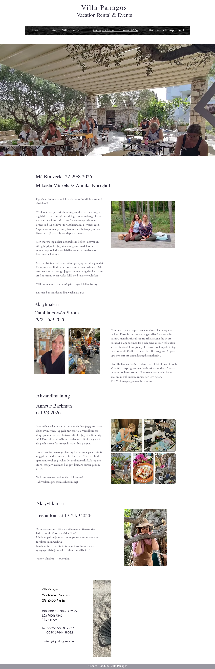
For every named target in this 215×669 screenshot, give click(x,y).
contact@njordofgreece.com (59, 641)
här (48, 292)
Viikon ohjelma (45, 558)
